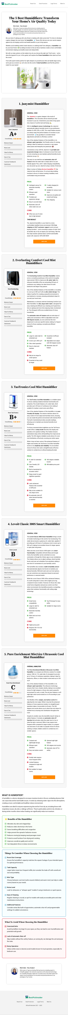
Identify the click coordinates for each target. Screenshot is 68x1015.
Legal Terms (54, 3)
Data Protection (43, 3)
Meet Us (62, 3)
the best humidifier (48, 169)
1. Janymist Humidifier (34, 104)
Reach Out (33, 3)
